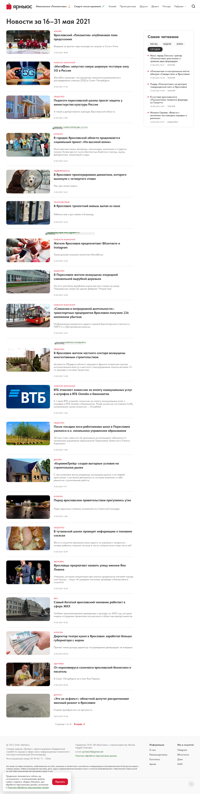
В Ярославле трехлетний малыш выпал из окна (87, 206)
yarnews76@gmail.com (92, 751)
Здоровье (59, 561)
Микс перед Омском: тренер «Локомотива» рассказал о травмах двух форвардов (166, 58)
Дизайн (58, 460)
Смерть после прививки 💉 (89, 6)
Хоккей (112, 6)
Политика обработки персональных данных (96, 756)
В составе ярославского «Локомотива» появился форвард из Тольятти (169, 99)
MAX (179, 764)
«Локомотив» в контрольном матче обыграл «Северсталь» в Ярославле (170, 72)
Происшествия (128, 6)
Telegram (182, 749)
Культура (58, 134)
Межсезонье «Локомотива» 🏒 (53, 6)
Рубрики (178, 6)
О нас (152, 749)
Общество (59, 97)
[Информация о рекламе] (85, 128)
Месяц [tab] (154, 44)
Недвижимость (62, 171)
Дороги (144, 6)
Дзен (180, 759)
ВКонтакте (183, 754)
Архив (152, 764)
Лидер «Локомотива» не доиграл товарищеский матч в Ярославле (168, 85)
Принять (60, 781)
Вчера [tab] (180, 44)
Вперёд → (79, 724)
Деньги (155, 6)
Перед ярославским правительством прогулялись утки (92, 500)
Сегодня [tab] (155, 49)
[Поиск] (193, 6)
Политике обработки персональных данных (28, 787)
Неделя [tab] (167, 44)
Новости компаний (64, 63)
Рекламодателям (158, 754)
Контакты (154, 759)
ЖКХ (56, 598)
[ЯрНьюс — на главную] (19, 6)
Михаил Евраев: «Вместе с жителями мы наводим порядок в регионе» (168, 115)
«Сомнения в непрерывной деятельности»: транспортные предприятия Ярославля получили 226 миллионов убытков (91, 313)
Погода (166, 6)
